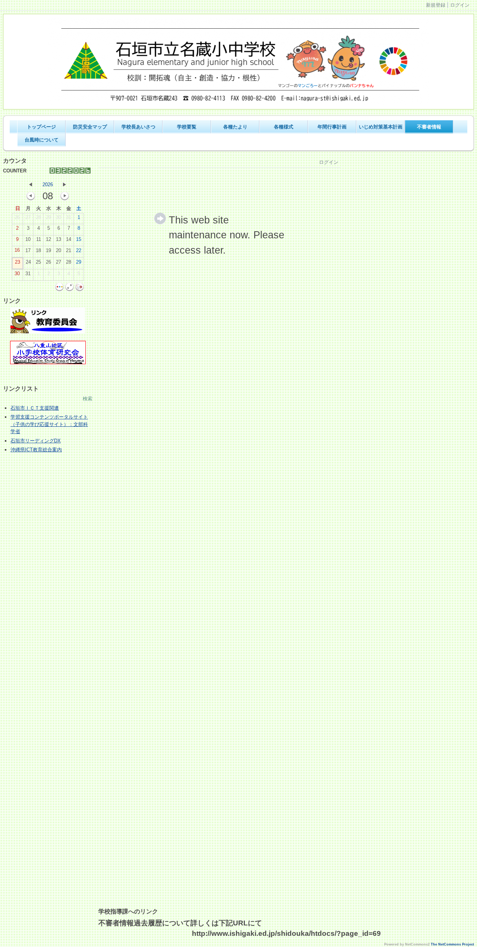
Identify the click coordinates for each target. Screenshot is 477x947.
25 (38, 262)
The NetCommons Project (452, 944)
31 (68, 217)
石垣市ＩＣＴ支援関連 (34, 408)
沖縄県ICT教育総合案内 (36, 449)
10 (28, 239)
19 (48, 250)
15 (78, 239)
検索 (87, 398)
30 (58, 217)
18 (38, 250)
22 (78, 250)
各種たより (235, 127)
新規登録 (435, 5)
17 (28, 250)
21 (68, 250)
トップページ (41, 127)
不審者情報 (429, 127)
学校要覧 (186, 127)
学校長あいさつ (138, 127)
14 (68, 239)
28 (38, 217)
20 (58, 250)
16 (17, 250)
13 (58, 239)
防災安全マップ (90, 127)
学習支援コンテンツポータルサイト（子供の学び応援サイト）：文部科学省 (49, 424)
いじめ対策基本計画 (380, 127)
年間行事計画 (332, 127)
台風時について (42, 140)
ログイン (460, 5)
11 (38, 239)
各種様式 (283, 127)
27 (28, 217)
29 (48, 217)
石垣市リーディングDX (35, 441)
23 (17, 262)
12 (48, 239)
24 (28, 262)
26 (17, 217)
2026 (47, 184)
